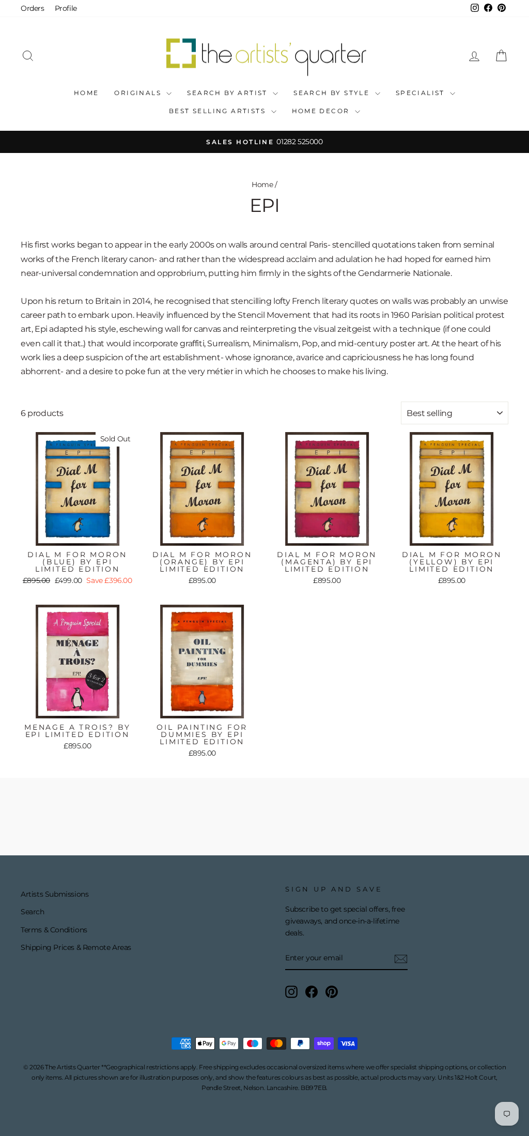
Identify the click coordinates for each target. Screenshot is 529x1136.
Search (32, 912)
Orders (32, 8)
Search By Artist (228, 93)
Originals (139, 93)
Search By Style (332, 93)
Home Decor (322, 111)
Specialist (421, 93)
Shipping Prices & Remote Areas (76, 947)
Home (86, 93)
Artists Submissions (54, 894)
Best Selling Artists (218, 111)
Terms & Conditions (54, 930)
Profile (66, 8)
